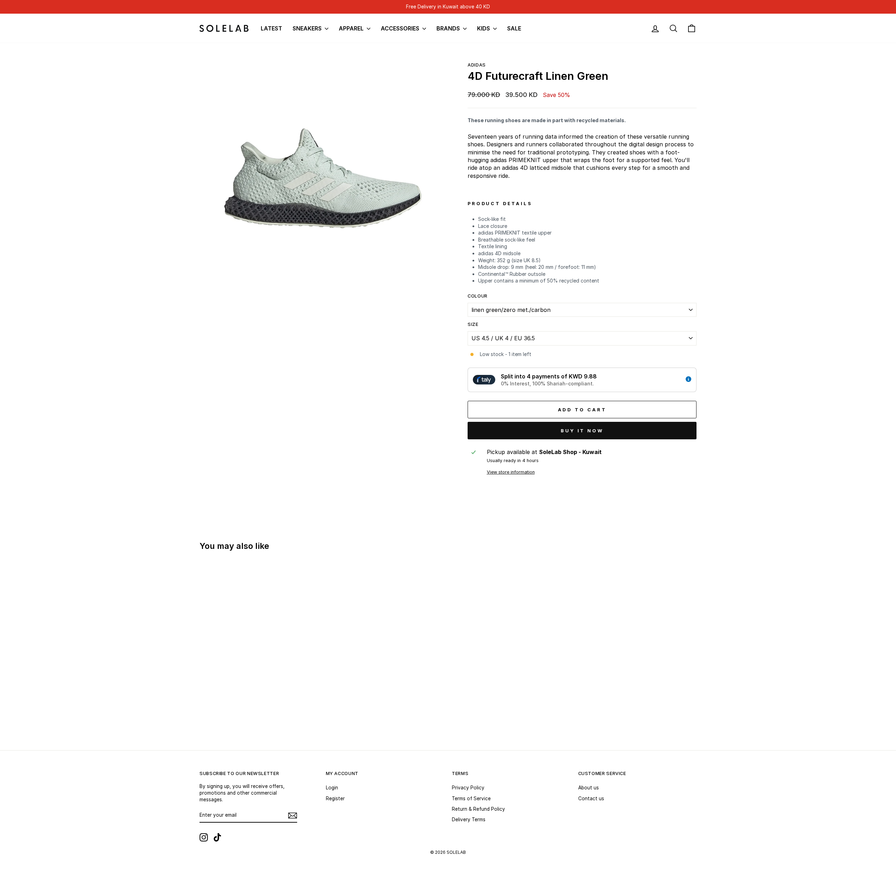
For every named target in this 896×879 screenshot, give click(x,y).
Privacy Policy (468, 787)
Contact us (591, 798)
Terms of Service (471, 798)
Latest (271, 28)
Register (335, 798)
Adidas (477, 65)
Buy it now (582, 430)
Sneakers (308, 28)
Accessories (401, 28)
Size (473, 324)
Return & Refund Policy (478, 809)
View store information (511, 472)
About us (588, 787)
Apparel (352, 28)
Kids (484, 28)
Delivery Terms (468, 819)
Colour (478, 296)
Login (332, 787)
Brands (448, 28)
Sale (514, 28)
